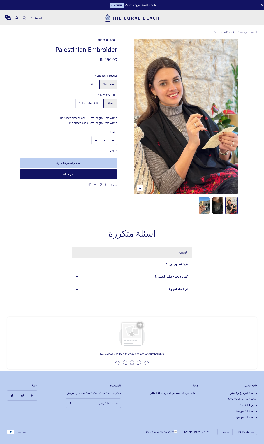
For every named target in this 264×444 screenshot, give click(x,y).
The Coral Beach (107, 40)
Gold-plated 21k (88, 103)
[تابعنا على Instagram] (22, 395)
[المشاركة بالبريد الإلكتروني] (89, 184)
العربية (38, 18)
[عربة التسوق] (9, 18)
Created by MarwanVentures (159, 432)
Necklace (108, 84)
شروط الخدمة (248, 405)
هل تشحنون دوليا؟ (177, 264)
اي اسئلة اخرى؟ (178, 289)
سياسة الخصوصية (246, 411)
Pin (92, 84)
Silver (110, 103)
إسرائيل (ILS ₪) (246, 432)
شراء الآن (68, 174)
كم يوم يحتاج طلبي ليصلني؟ (171, 276)
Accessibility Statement (242, 399)
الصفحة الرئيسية (248, 32)
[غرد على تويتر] (95, 184)
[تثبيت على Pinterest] (101, 184)
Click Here (116, 5)
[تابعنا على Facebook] (32, 395)
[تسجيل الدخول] (16, 17)
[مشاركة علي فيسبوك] (105, 184)
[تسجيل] (71, 403)
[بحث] (24, 18)
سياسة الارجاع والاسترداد (242, 393)
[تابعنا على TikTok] (12, 395)
